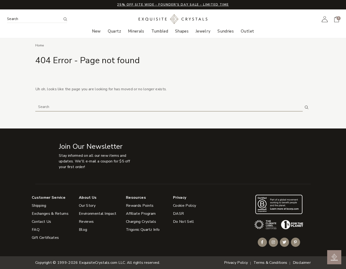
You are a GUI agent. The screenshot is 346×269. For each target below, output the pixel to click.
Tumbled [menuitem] (159, 31)
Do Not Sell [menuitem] (183, 221)
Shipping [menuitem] (39, 205)
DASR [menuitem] (178, 213)
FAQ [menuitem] (36, 229)
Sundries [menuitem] (225, 31)
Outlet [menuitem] (247, 31)
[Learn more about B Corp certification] (278, 204)
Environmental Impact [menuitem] (97, 213)
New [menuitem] (96, 31)
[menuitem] (325, 19)
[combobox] (34, 19)
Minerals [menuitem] (136, 31)
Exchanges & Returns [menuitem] (50, 213)
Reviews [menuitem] (86, 221)
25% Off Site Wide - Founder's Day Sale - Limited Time (173, 5)
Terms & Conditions (270, 262)
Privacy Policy (236, 262)
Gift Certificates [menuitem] (45, 237)
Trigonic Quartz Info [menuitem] (143, 229)
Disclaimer (302, 262)
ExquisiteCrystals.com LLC (102, 262)
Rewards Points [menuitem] (139, 205)
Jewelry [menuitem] (203, 31)
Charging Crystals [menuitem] (141, 221)
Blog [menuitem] (83, 229)
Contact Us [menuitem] (41, 221)
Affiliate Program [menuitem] (141, 213)
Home (39, 45)
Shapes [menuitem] (182, 31)
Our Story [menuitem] (87, 205)
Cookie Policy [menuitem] (184, 205)
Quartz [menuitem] (114, 31)
